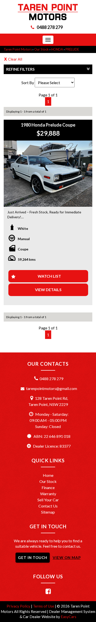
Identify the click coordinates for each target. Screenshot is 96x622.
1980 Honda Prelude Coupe (48, 125)
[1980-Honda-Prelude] (48, 174)
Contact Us (48, 506)
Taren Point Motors (18, 49)
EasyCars (68, 616)
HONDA (57, 49)
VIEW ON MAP (67, 557)
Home (48, 475)
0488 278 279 (50, 27)
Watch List (49, 276)
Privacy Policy (19, 606)
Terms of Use (44, 606)
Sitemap (48, 512)
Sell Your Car (48, 499)
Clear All (15, 59)
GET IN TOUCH (32, 557)
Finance (48, 487)
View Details (48, 289)
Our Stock (41, 49)
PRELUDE (72, 49)
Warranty (48, 493)
